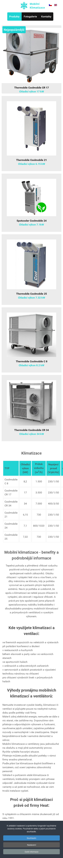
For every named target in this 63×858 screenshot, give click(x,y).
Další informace (31, 851)
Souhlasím (31, 838)
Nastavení (31, 844)
